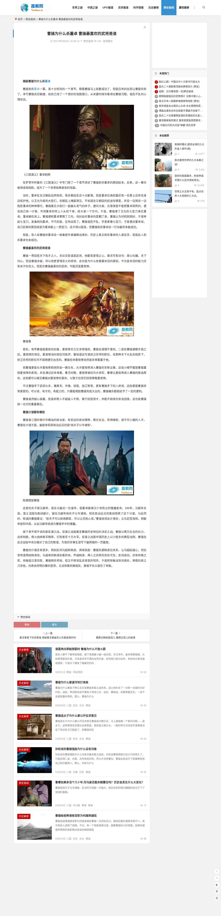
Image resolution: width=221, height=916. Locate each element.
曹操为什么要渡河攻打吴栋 (71, 682)
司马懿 (76, 805)
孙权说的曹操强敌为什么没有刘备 (76, 749)
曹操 (27, 624)
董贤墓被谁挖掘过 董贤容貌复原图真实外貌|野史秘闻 (187, 120)
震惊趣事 (184, 7)
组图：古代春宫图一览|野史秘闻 (176, 91)
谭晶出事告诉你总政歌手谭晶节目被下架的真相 (184, 110)
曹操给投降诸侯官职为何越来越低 (76, 815)
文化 (81, 705)
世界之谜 (77, 7)
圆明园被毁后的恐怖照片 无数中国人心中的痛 (183, 96)
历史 (75, 705)
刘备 (75, 772)
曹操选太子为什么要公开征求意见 (76, 715)
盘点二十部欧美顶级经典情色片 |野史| (179, 86)
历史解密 (153, 7)
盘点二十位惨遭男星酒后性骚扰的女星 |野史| (183, 115)
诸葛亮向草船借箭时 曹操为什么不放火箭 (80, 649)
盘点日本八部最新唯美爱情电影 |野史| (179, 101)
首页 (20, 19)
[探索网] (33, 10)
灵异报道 (123, 7)
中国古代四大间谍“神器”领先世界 (178, 125)
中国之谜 (92, 7)
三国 (68, 705)
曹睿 (90, 805)
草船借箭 (78, 672)
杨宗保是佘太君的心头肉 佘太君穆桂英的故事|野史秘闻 (188, 105)
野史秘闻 (169, 7)
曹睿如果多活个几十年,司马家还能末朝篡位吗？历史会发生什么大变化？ (99, 782)
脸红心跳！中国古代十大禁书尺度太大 (179, 81)
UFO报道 (108, 7)
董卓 (47, 81)
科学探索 (138, 7)
